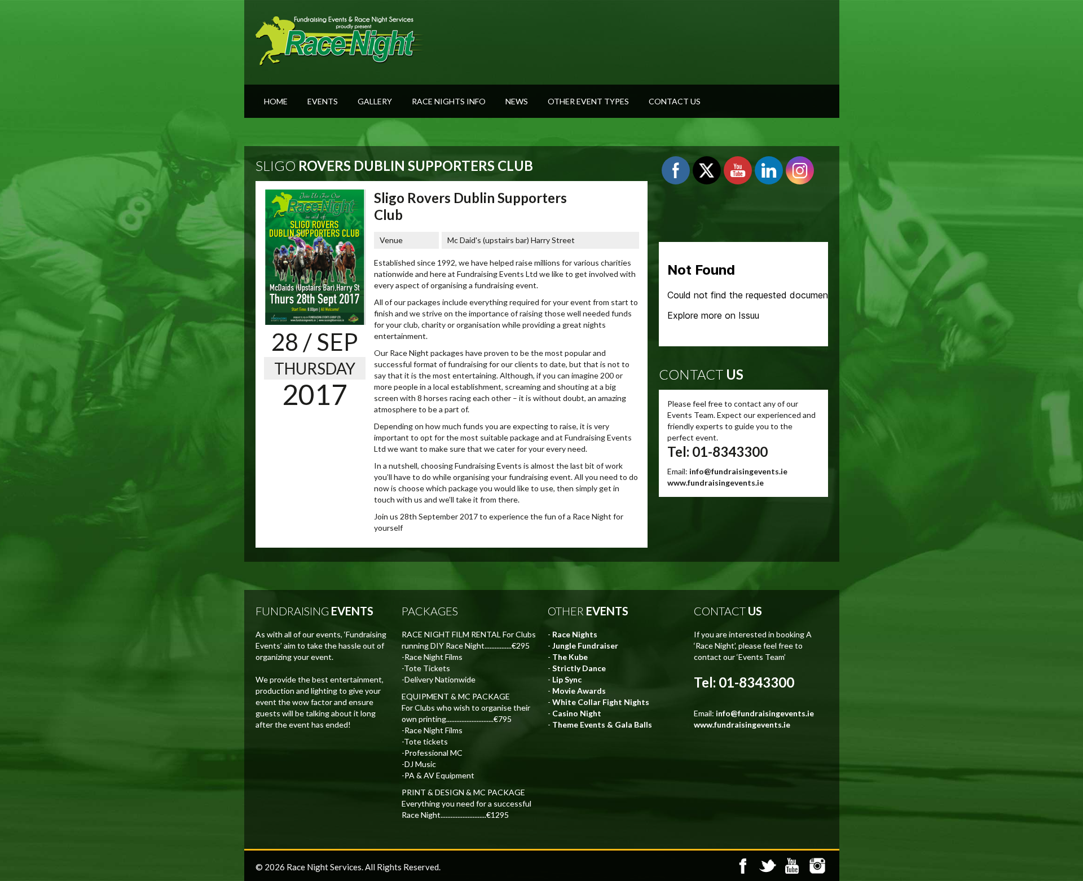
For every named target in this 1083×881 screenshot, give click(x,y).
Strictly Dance (579, 668)
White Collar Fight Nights (600, 702)
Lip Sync (567, 679)
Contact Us (675, 101)
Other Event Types (588, 101)
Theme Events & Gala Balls (602, 724)
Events (322, 101)
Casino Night (576, 713)
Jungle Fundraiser (585, 645)
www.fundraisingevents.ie (715, 482)
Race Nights (574, 634)
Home (276, 101)
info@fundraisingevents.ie (738, 471)
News (516, 101)
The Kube (570, 657)
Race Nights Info (449, 101)
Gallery (375, 101)
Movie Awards (579, 690)
